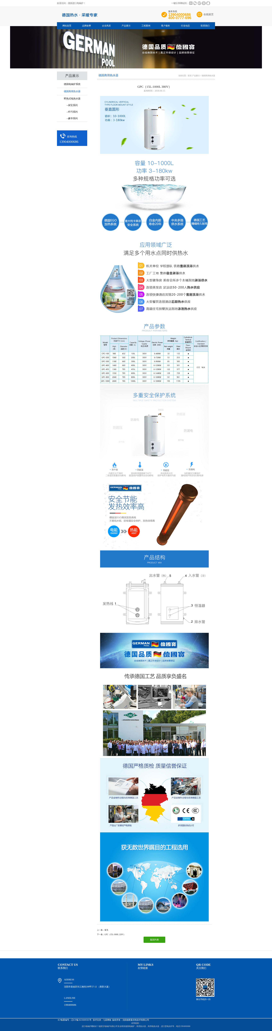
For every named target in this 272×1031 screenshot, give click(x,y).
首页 (190, 76)
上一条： (101, 930)
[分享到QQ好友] (208, 3)
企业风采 (106, 26)
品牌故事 (86, 26)
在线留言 (209, 14)
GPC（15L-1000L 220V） (115, 934)
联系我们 (205, 26)
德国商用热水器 (208, 76)
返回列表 (154, 940)
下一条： (101, 934)
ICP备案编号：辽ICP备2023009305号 (74, 1020)
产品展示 (126, 26)
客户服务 (165, 26)
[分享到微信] (195, 3)
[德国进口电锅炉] (104, 19)
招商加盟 (154, 954)
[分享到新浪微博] (199, 3)
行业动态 (185, 26)
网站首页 (66, 26)
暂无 (106, 930)
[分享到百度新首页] (203, 3)
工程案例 (146, 26)
